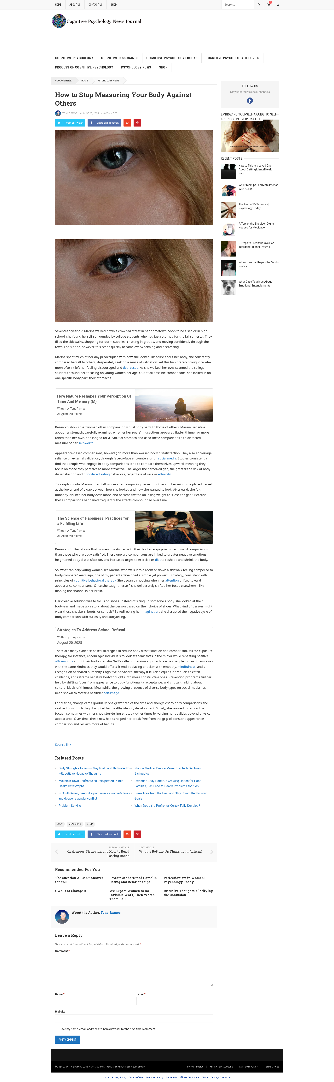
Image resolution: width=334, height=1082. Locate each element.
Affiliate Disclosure (221, 1066)
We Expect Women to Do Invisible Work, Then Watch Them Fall (132, 895)
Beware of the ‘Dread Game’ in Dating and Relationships (133, 880)
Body (60, 824)
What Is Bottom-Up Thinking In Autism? (170, 851)
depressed (130, 367)
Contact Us (96, 4)
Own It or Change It (70, 891)
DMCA (205, 1077)
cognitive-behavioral (89, 580)
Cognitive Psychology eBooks (172, 58)
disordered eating (97, 474)
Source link (63, 744)
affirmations (64, 661)
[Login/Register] (278, 4)
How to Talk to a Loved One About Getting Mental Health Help (256, 169)
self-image (111, 693)
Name (60, 994)
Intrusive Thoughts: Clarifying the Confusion (188, 893)
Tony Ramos (69, 113)
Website (60, 1011)
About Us (75, 4)
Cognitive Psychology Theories (232, 58)
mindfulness (186, 667)
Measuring (75, 824)
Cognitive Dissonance (119, 58)
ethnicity (164, 474)
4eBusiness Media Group (131, 1066)
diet (158, 560)
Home (58, 4)
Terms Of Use (271, 1066)
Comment (62, 951)
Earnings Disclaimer (220, 1077)
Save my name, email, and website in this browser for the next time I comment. (108, 1029)
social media (167, 458)
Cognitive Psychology (74, 58)
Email (141, 994)
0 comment (110, 113)
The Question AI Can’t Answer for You (79, 880)
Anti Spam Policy (248, 1066)
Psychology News (136, 67)
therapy (110, 580)
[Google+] (127, 123)
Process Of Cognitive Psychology (84, 67)
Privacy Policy (195, 1066)
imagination (150, 611)
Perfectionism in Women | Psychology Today (184, 880)
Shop (114, 4)
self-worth (86, 443)
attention (172, 580)
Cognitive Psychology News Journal (84, 1066)
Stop (90, 824)
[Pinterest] (137, 123)
